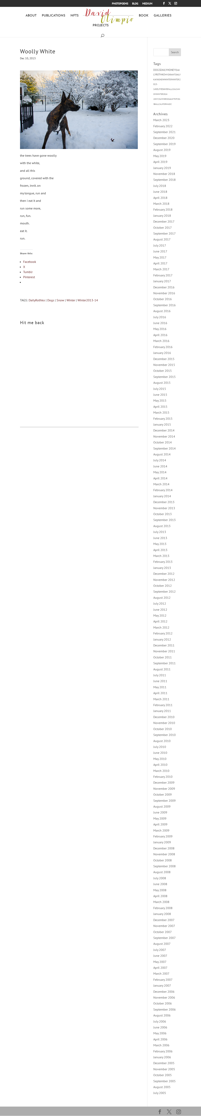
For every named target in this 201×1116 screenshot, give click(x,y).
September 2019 (164, 144)
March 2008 (161, 902)
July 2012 (159, 603)
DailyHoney (168, 70)
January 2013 (162, 568)
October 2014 (162, 442)
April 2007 (160, 968)
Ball (156, 104)
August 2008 (162, 872)
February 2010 (163, 777)
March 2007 (161, 973)
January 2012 (162, 639)
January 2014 (162, 496)
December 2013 (164, 502)
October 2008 (162, 860)
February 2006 (163, 1051)
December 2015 (164, 359)
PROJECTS (101, 25)
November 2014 (164, 436)
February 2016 (163, 347)
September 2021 (164, 132)
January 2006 (162, 1057)
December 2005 (164, 1063)
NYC (157, 99)
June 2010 (160, 753)
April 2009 (160, 824)
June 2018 (160, 192)
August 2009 (162, 806)
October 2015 (162, 371)
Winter (71, 300)
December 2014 (164, 430)
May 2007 (159, 962)
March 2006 (161, 1045)
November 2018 (164, 174)
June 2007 (160, 956)
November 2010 (164, 723)
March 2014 (161, 484)
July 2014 (159, 460)
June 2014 (160, 466)
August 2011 (162, 669)
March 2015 (161, 412)
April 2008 (160, 896)
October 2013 (162, 514)
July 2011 (159, 675)
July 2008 (159, 878)
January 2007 (162, 985)
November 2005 (164, 1069)
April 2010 (160, 765)
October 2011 (162, 657)
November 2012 (164, 580)
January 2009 (162, 842)
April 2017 (160, 263)
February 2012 (163, 633)
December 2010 (164, 717)
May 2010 (159, 759)
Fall (170, 89)
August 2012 (162, 598)
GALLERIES (162, 15)
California (164, 104)
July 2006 (159, 1021)
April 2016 (160, 335)
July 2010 (159, 747)
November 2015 (164, 365)
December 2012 (164, 574)
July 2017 (159, 245)
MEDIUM (147, 3)
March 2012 (161, 627)
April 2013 (160, 550)
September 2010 (164, 735)
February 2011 (163, 705)
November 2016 (164, 293)
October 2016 (162, 299)
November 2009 (164, 789)
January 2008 (162, 914)
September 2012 (164, 591)
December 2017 (164, 221)
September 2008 (164, 866)
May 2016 (159, 329)
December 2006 (164, 992)
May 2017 (159, 257)
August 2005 (162, 1087)
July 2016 (159, 317)
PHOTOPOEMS (120, 3)
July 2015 (159, 389)
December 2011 (164, 645)
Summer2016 (165, 99)
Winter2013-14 (88, 300)
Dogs (50, 300)
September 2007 (164, 938)
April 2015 (160, 407)
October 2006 (162, 1003)
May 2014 (159, 472)
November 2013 (164, 508)
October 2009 (162, 794)
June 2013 (160, 538)
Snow (60, 300)
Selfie (159, 89)
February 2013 (163, 562)
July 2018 (159, 186)
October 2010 (162, 729)
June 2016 (160, 323)
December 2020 (164, 138)
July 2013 (159, 532)
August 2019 (162, 150)
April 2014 (160, 478)
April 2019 (160, 162)
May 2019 (159, 156)
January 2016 (162, 353)
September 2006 (164, 1009)
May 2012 (159, 615)
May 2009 (159, 818)
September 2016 (164, 305)
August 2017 (162, 239)
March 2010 (161, 771)
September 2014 (164, 448)
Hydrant (170, 74)
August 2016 (162, 311)
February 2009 (163, 836)
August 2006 (162, 1015)
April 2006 (160, 1039)
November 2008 (164, 854)
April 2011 (160, 693)
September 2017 (164, 233)
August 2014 (162, 454)
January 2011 (162, 711)
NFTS (74, 15)
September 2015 (164, 377)
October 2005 (162, 1075)
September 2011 (164, 663)
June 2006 (160, 1027)
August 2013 (162, 526)
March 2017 (161, 269)
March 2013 (161, 556)
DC (170, 104)
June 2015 (160, 395)
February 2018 (163, 209)
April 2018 (160, 198)
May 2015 (159, 400)
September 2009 (164, 800)
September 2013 (164, 520)
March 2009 (161, 830)
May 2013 (159, 544)
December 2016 (164, 287)
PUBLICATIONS (53, 15)
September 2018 (164, 180)
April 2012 (160, 621)
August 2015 (162, 383)
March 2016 (161, 341)
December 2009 (164, 782)
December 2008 (164, 848)
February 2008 (163, 908)
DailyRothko (37, 300)
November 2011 (164, 651)
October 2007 (162, 932)
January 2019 (162, 168)
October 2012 (162, 586)
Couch (175, 89)
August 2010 (162, 741)
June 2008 (160, 884)
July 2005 (159, 1093)
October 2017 (162, 227)
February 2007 (163, 980)
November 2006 (164, 997)
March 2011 (161, 699)
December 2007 (164, 920)
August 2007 (162, 944)
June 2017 (160, 251)
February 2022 (163, 126)
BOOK (143, 15)
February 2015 (163, 418)
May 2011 (159, 687)
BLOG (135, 3)
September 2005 (164, 1081)
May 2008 (159, 890)
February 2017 (163, 275)
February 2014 (163, 490)
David (165, 89)
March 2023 (161, 120)
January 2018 (162, 216)
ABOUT (31, 15)
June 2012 (160, 609)
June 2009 (160, 812)
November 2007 (164, 926)
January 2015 (162, 424)
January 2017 (162, 281)
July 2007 (159, 950)
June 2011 (160, 681)
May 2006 (159, 1033)
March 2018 (161, 204)
